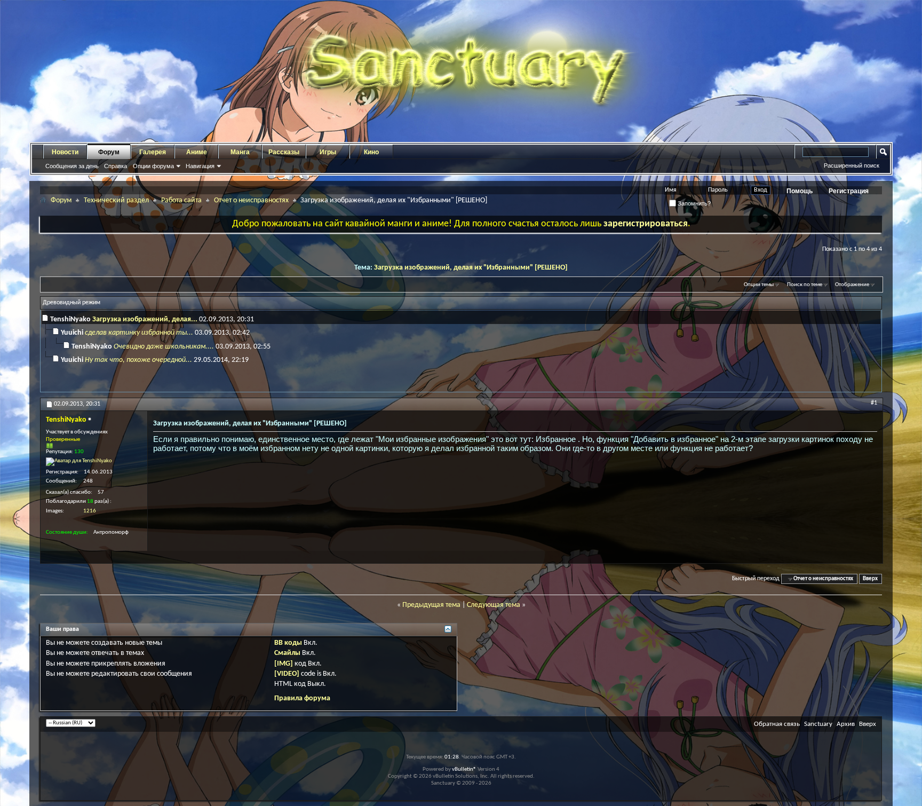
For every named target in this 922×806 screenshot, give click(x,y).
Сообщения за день (72, 166)
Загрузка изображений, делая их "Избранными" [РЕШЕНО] (471, 268)
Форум (109, 152)
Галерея (152, 152)
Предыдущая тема (431, 605)
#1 (874, 403)
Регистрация (849, 191)
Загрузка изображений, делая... (144, 319)
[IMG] (283, 664)
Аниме (196, 152)
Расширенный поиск (851, 165)
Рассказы (283, 152)
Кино (371, 152)
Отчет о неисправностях (251, 200)
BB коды (288, 643)
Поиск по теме (804, 285)
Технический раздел (116, 200)
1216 (89, 511)
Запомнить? (693, 203)
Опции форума (153, 166)
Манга (240, 152)
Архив (846, 724)
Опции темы (759, 285)
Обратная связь (777, 724)
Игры (328, 152)
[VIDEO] (286, 674)
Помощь (799, 191)
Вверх (870, 579)
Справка (115, 166)
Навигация (200, 166)
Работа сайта (181, 200)
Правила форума (302, 698)
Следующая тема (493, 605)
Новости (65, 152)
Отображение (852, 285)
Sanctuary (818, 724)
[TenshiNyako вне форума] (79, 461)
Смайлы (287, 653)
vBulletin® (464, 769)
